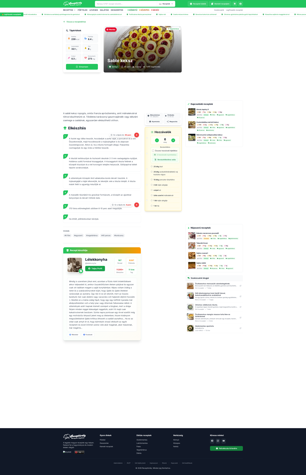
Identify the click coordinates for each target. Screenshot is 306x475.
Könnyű (176, 440)
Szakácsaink (219, 10)
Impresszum (154, 463)
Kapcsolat (174, 463)
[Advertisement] (122, 92)
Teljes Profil (96, 268)
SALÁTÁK (104, 10)
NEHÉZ (156, 10)
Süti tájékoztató (140, 463)
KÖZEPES (145, 10)
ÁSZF (129, 463)
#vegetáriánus (92, 235)
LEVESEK (93, 10)
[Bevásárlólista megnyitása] (234, 3)
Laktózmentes (142, 443)
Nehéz (175, 446)
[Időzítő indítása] (136, 135)
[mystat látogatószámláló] (68, 452)
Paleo (139, 446)
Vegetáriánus (142, 450)
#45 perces (105, 235)
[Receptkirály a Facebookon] (212, 441)
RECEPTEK (68, 10)
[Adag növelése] (173, 140)
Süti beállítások (187, 463)
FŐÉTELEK (82, 10)
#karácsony (118, 235)
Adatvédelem (118, 463)
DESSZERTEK (117, 10)
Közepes (176, 443)
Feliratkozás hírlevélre (228, 448)
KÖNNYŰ (133, 10)
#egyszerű (78, 235)
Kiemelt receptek (106, 446)
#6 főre (67, 235)
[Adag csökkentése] (157, 140)
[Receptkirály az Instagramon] (218, 441)
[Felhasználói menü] (240, 3)
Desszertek (104, 443)
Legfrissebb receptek (234, 10)
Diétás (139, 453)
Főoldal (102, 440)
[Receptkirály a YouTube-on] (223, 441)
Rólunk (164, 463)
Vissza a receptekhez (76, 22)
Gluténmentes (142, 440)
